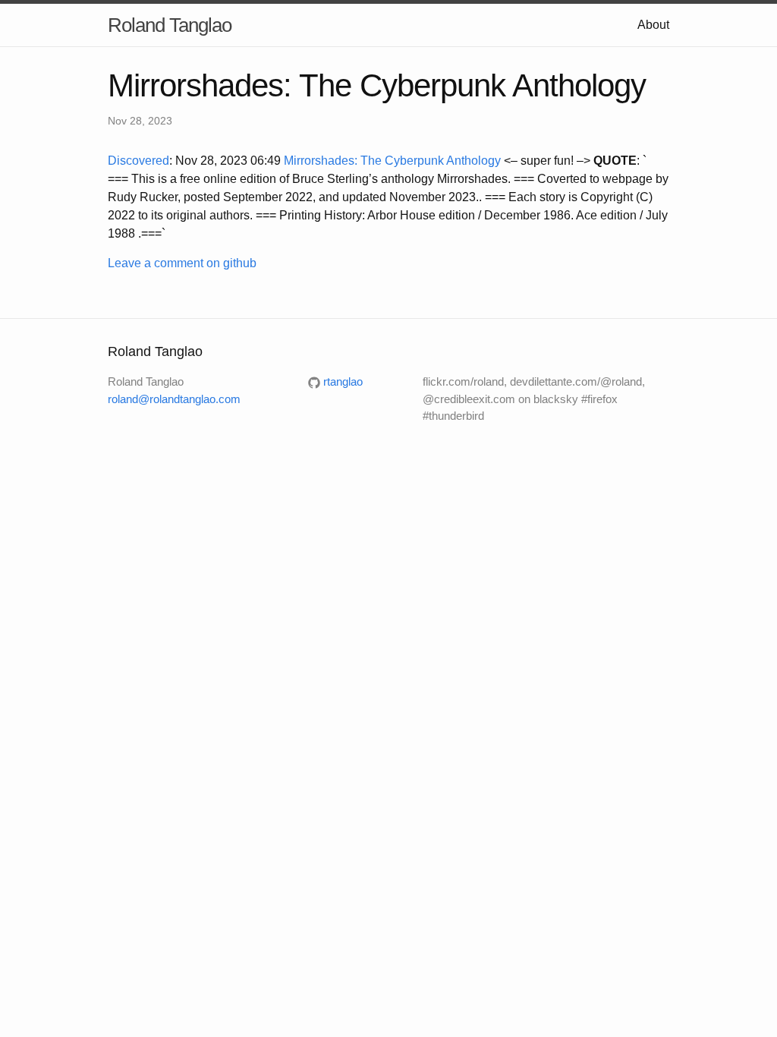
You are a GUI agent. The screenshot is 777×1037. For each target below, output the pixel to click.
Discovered (138, 160)
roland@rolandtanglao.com (174, 398)
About (653, 24)
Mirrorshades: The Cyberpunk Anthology (392, 160)
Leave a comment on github (182, 263)
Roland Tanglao (169, 25)
